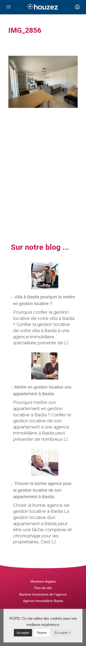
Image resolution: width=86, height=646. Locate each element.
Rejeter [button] (42, 633)
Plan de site (43, 588)
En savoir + (63, 633)
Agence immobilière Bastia (43, 601)
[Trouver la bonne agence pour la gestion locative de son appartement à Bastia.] (43, 462)
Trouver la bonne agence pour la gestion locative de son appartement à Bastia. (42, 490)
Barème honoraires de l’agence (43, 594)
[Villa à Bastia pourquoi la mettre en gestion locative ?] (43, 275)
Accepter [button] (23, 633)
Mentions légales (43, 581)
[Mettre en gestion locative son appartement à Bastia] (43, 365)
